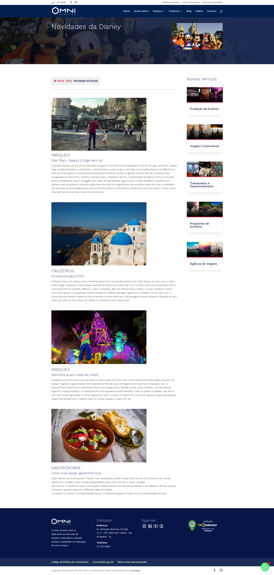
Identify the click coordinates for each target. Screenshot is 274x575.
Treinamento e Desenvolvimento (202, 185)
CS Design (135, 570)
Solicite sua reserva (191, 2)
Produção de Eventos (204, 109)
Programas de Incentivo (199, 225)
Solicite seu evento (170, 2)
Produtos (174, 11)
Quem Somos (141, 11)
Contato (211, 11)
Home (126, 11)
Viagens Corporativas (204, 146)
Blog (188, 11)
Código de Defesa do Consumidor (69, 561)
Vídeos (199, 11)
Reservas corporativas (212, 2)
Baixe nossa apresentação (132, 561)
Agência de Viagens (203, 263)
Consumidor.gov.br (103, 561)
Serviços (157, 11)
